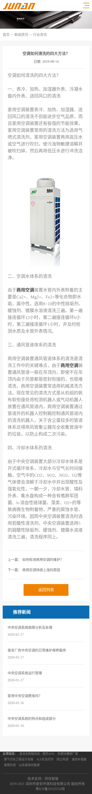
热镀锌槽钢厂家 (67, 754)
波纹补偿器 (79, 759)
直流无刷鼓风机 (29, 754)
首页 (6, 35)
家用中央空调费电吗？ (25, 696)
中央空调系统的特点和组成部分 (32, 719)
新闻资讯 (21, 35)
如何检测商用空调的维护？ (43, 560)
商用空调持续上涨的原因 (41, 570)
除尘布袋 (62, 759)
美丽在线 (10, 765)
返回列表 (46, 590)
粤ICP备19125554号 (50, 789)
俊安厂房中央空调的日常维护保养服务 (37, 650)
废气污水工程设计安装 (18, 759)
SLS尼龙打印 (45, 759)
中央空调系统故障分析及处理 (30, 627)
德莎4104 (48, 754)
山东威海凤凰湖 (29, 765)
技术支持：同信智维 (42, 779)
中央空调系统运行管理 (25, 673)
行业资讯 (40, 35)
